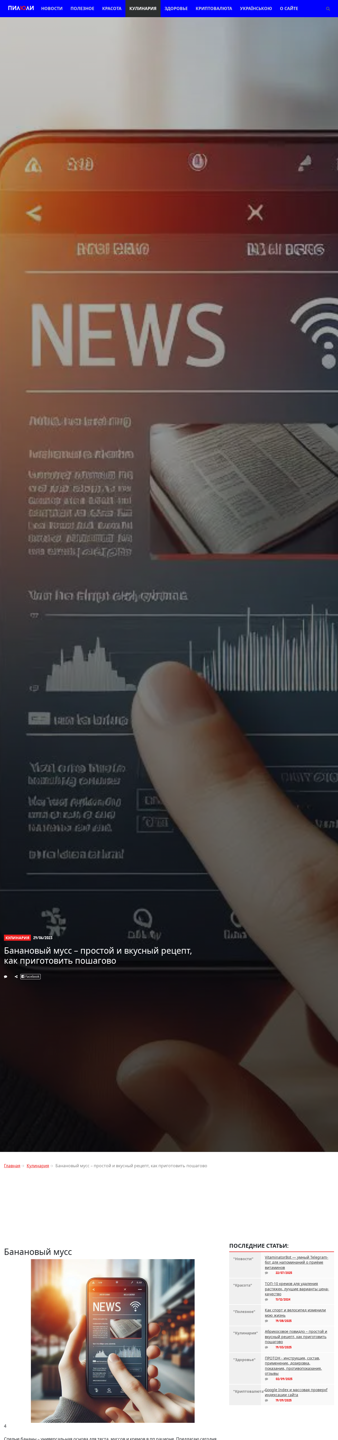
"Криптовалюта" (245, 1391)
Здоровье (176, 8)
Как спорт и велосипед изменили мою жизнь (295, 1312)
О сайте (289, 8)
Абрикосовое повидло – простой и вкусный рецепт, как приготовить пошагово (296, 1336)
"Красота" (242, 1285)
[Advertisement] (112, 1210)
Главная (12, 1166)
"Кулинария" (245, 1332)
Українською (256, 8)
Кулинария (143, 8)
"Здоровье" (244, 1359)
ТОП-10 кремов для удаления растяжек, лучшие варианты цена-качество (297, 1288)
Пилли (21, 9)
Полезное (82, 8)
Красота (111, 8)
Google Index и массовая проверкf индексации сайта (296, 1392)
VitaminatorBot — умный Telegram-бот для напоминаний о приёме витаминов (296, 1262)
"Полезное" (244, 1311)
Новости (52, 8)
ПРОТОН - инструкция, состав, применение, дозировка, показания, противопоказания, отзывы (293, 1366)
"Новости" (243, 1258)
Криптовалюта (214, 8)
